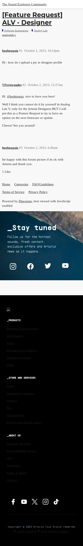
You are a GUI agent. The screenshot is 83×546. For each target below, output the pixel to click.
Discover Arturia (19, 443)
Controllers (15, 335)
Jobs (10, 458)
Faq (9, 407)
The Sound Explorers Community (24, 4)
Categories (21, 184)
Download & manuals (20, 393)
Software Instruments (22, 350)
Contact (12, 480)
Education (13, 465)
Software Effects (19, 357)
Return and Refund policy (25, 422)
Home (6, 184)
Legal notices (26, 531)
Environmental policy (22, 450)
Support (12, 400)
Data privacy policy (55, 531)
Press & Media (16, 472)
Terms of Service (13, 192)
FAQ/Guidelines (43, 184)
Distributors (16, 415)
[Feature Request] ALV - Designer (32, 19)
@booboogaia (15, 96)
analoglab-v (9, 35)
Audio (10, 343)
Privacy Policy (38, 192)
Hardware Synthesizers (22, 328)
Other (10, 364)
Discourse (25, 201)
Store (10, 386)
